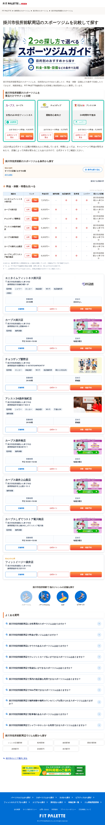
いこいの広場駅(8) (15, 743)
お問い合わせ (44, 809)
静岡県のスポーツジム (22, 11)
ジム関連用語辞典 (92, 802)
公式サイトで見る (12, 136)
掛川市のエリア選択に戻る (16, 758)
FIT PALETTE (6, 11)
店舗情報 (21, 309)
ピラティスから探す (84, 797)
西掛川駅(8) (91, 743)
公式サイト (53, 309)
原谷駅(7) (40, 749)
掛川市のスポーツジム (40, 11)
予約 (35, 200)
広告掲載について (85, 809)
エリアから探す (39, 802)
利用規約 (55, 809)
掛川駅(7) (66, 749)
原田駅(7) (15, 749)
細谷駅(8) (66, 743)
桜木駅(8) (40, 743)
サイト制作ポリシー (30, 809)
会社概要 (17, 809)
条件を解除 (8, 175)
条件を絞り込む (94, 169)
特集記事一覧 (73, 802)
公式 (27, 200)
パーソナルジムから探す (21, 797)
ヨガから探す (64, 797)
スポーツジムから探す (45, 797)
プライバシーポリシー (68, 809)
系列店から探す (56, 802)
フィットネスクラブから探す (15, 802)
